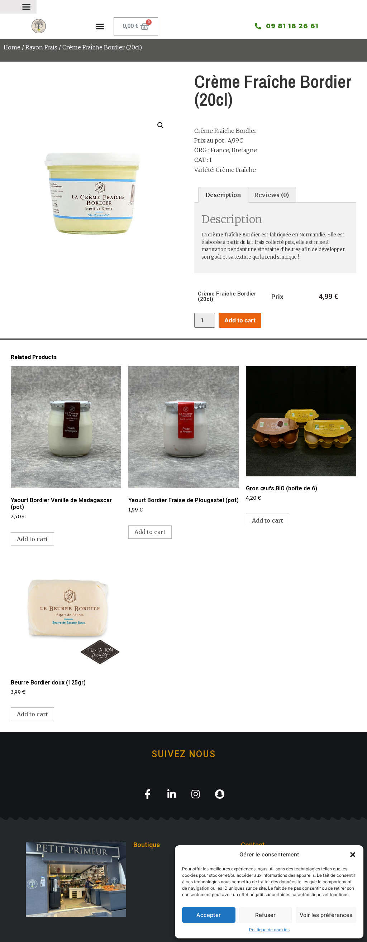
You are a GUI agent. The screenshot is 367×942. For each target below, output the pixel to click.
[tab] (223, 195)
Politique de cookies (269, 929)
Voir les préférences (326, 915)
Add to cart (240, 320)
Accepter (208, 915)
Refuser (265, 915)
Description (223, 194)
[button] (352, 854)
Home (12, 47)
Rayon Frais (41, 47)
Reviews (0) (271, 194)
